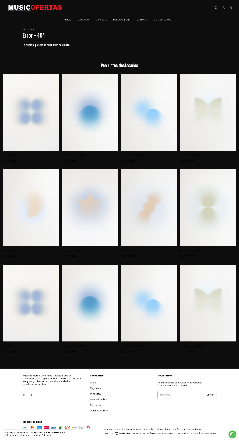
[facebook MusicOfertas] (31, 395)
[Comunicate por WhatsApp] (232, 434)
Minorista (101, 20)
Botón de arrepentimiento (187, 429)
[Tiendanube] (117, 434)
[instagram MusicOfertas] (24, 395)
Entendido (46, 435)
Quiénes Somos (162, 20)
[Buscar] (216, 7)
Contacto (141, 20)
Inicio (68, 20)
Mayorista (83, 20)
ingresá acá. (164, 429)
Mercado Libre (121, 20)
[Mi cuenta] (223, 8)
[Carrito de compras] (230, 8)
